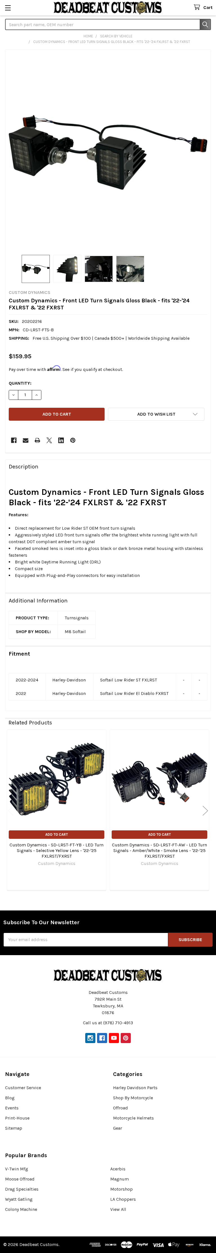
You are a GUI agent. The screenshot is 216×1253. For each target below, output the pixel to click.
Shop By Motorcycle (133, 1097)
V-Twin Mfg (16, 1169)
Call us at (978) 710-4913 (108, 1022)
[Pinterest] (73, 440)
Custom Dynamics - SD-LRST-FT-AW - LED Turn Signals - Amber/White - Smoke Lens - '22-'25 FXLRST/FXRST (159, 850)
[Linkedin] (61, 440)
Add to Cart (56, 834)
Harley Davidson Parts (135, 1087)
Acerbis (117, 1169)
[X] (49, 440)
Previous (10, 810)
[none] (108, 152)
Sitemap (13, 1128)
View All (118, 1209)
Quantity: (20, 383)
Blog (10, 1097)
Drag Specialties (22, 1189)
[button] (156, 414)
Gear (117, 1128)
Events (12, 1108)
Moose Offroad (20, 1179)
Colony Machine (21, 1209)
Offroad (120, 1108)
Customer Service (23, 1087)
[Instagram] (90, 1038)
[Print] (37, 440)
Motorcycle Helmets (133, 1118)
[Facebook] (14, 440)
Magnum (119, 1179)
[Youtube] (114, 1038)
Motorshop (121, 1189)
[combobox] (108, 24)
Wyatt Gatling (19, 1199)
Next (205, 810)
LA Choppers (123, 1199)
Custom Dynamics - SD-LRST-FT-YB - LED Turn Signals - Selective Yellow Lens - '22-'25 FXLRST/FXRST (57, 850)
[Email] (26, 440)
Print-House (17, 1118)
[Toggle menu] (7, 7)
